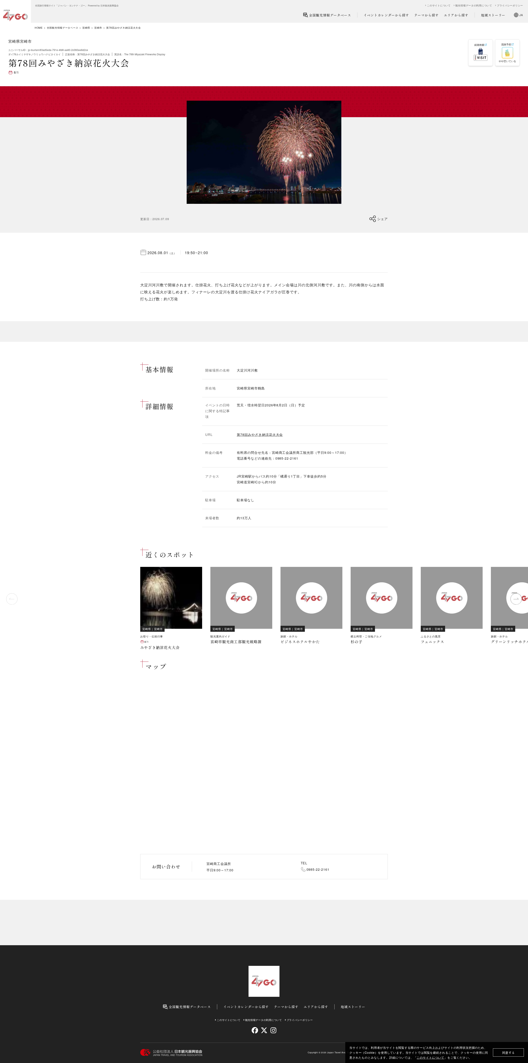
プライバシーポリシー (510, 5)
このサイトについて (430, 1057)
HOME (39, 27)
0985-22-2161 (318, 869)
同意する (508, 1052)
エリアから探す (456, 15)
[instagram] (273, 1030)
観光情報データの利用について (473, 5)
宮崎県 (86, 27)
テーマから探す (426, 15)
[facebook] (254, 1030)
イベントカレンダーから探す (386, 15)
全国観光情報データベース (330, 15)
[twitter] (264, 1030)
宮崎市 (98, 27)
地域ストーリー (493, 15)
